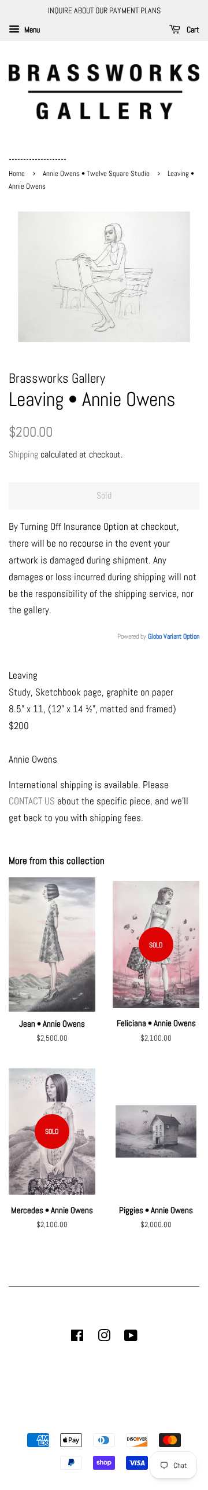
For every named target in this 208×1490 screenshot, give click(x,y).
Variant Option (181, 636)
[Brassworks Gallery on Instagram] (104, 1337)
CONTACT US (32, 801)
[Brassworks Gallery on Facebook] (77, 1337)
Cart (192, 29)
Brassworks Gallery (102, 1420)
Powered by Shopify (163, 1420)
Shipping (23, 454)
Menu (31, 29)
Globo (155, 636)
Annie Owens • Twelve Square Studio (96, 173)
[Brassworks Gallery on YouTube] (131, 1337)
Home (18, 173)
